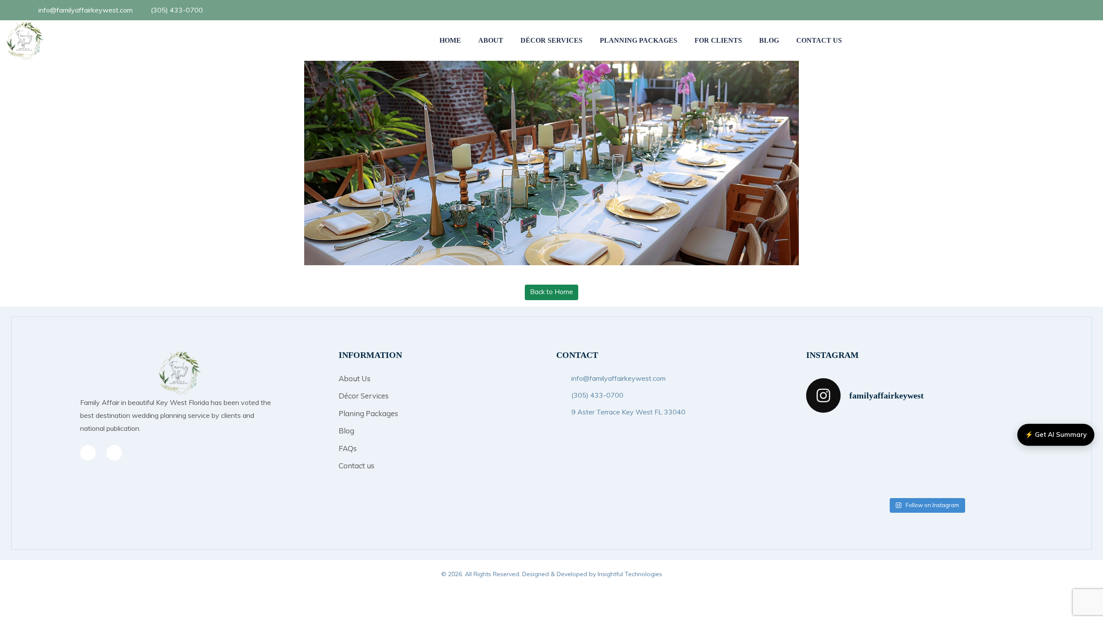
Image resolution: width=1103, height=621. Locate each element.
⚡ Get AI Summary (1056, 434)
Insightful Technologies (630, 574)
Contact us (356, 465)
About (490, 40)
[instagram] (114, 453)
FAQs (348, 448)
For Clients (718, 40)
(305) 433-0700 (177, 10)
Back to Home (551, 292)
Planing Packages (368, 413)
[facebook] (1048, 10)
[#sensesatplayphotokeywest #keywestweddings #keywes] (834, 475)
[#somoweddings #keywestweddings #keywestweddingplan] (834, 439)
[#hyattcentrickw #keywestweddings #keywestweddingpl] (957, 475)
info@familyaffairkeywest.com (85, 10)
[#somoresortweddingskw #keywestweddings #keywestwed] (1018, 475)
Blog (769, 40)
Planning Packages (638, 40)
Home (450, 40)
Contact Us (819, 40)
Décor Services (551, 40)
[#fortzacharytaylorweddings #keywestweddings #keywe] (895, 439)
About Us (355, 378)
